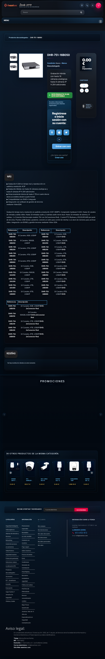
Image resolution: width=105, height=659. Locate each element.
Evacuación (9, 588)
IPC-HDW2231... (29, 479)
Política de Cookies (27, 585)
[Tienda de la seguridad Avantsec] (11, 5)
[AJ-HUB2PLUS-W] (91, 398)
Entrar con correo (64, 146)
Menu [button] (6, 20)
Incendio (8, 584)
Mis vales (40, 545)
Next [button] (101, 414)
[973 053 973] (87, 5)
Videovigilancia (10, 529)
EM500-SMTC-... (14, 479)
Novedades (25, 532)
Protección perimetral (12, 558)
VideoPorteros (10, 550)
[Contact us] (82, 5)
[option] (13, 414)
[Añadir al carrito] (9, 432)
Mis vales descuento (44, 534)
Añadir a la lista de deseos (89, 106)
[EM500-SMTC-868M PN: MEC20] (15, 469)
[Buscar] (81, 12)
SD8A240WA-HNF (74, 479)
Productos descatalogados (18, 37)
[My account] (92, 5)
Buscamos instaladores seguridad (25, 578)
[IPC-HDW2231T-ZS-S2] (30, 469)
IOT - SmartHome (11, 580)
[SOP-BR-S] (65, 398)
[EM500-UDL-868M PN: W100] (89, 469)
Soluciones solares (11, 562)
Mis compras (41, 526)
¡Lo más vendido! (26, 536)
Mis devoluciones (43, 530)
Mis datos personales (44, 541)
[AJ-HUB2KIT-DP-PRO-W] (13, 398)
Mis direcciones (42, 537)
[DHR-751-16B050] (31, 66)
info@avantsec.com (82, 535)
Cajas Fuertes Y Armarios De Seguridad (10, 594)
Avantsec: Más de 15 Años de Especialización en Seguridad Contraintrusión (28, 617)
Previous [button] (4, 414)
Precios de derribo (27, 554)
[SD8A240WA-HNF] (74, 469)
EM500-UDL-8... (58, 479)
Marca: (64, 63)
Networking (9, 540)
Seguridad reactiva (11, 554)
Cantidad (84, 80)
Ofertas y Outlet (10, 601)
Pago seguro (25, 547)
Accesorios (9, 576)
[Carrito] (98, 5)
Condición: (51, 63)
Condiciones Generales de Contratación (25, 565)
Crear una (59, 158)
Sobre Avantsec (26, 550)
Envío (23, 558)
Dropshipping (25, 571)
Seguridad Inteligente (12, 526)
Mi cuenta (41, 520)
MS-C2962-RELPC (44, 479)
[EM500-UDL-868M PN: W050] (59, 469)
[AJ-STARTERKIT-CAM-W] (39, 398)
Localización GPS (11, 566)
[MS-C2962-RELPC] (44, 469)
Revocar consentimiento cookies (26, 598)
